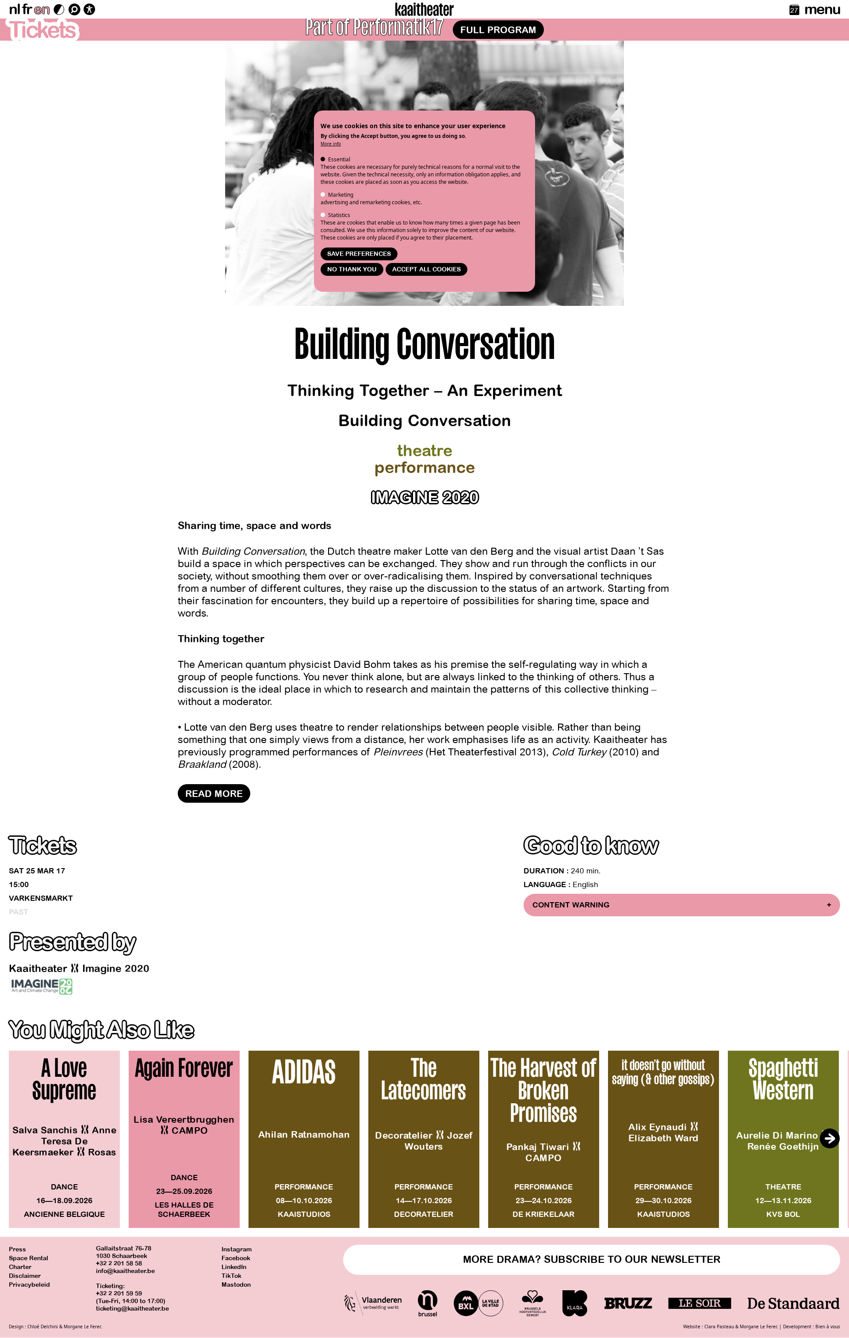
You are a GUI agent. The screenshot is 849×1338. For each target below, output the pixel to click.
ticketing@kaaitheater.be (132, 1308)
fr (26, 9)
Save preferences (359, 254)
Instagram (237, 1249)
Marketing (340, 194)
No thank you (352, 269)
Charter (20, 1267)
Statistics (339, 215)
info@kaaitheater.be (125, 1271)
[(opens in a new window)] (42, 986)
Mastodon (236, 1284)
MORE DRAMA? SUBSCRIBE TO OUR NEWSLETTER (592, 1259)
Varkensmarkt (41, 898)
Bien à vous (827, 1326)
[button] (829, 1138)
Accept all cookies (426, 269)
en (42, 9)
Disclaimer (25, 1276)
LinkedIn (234, 1267)
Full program (498, 30)
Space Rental (28, 1258)
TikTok (231, 1276)
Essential (339, 159)
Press (17, 1249)
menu (822, 9)
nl (14, 9)
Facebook (236, 1258)
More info (331, 144)
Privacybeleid (29, 1284)
